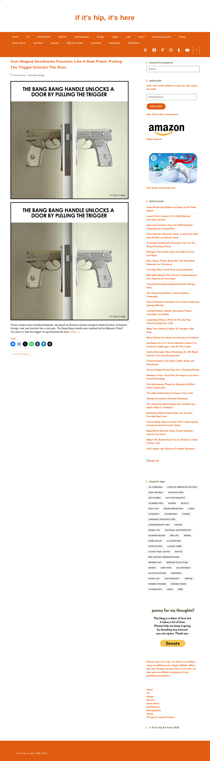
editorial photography (178, 530)
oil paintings (183, 568)
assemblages (156, 503)
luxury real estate (159, 552)
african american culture (182, 487)
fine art (174, 535)
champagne (170, 514)
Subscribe (156, 106)
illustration (174, 541)
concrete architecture (162, 519)
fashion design (157, 535)
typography (155, 589)
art (148, 693)
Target (175, 665)
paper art (154, 579)
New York (166, 568)
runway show (178, 584)
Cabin (191, 509)
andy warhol (156, 492)
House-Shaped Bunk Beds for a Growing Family (173, 369)
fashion (151, 700)
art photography (175, 498)
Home (150, 689)
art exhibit (155, 498)
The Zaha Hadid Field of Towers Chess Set (170, 393)
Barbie (172, 503)
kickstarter (155, 546)
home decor (20, 75)
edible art (154, 530)
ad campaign (155, 487)
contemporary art (159, 525)
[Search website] (196, 50)
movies (152, 568)
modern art (155, 562)
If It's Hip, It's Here (105, 18)
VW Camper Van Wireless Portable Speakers (171, 448)
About (150, 713)
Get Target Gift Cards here (161, 188)
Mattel (179, 552)
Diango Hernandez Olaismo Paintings (167, 398)
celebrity (154, 514)
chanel (186, 514)
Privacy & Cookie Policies (161, 717)
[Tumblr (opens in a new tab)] (180, 50)
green (187, 535)
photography (172, 579)
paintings (176, 573)
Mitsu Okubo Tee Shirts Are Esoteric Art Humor (173, 337)
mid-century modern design (164, 557)
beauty (185, 503)
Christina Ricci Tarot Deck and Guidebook (170, 269)
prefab (188, 579)
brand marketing (173, 509)
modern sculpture (177, 562)
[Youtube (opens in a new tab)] (188, 50)
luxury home (174, 546)
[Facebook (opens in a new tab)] (155, 50)
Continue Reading (23, 355)
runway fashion (157, 584)
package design (157, 573)
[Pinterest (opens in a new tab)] (163, 50)
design (178, 525)
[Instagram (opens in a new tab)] (172, 50)
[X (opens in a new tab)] (146, 50)
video (170, 589)
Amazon (151, 665)
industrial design (36, 75)
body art (154, 509)
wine (180, 589)
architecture (176, 492)
